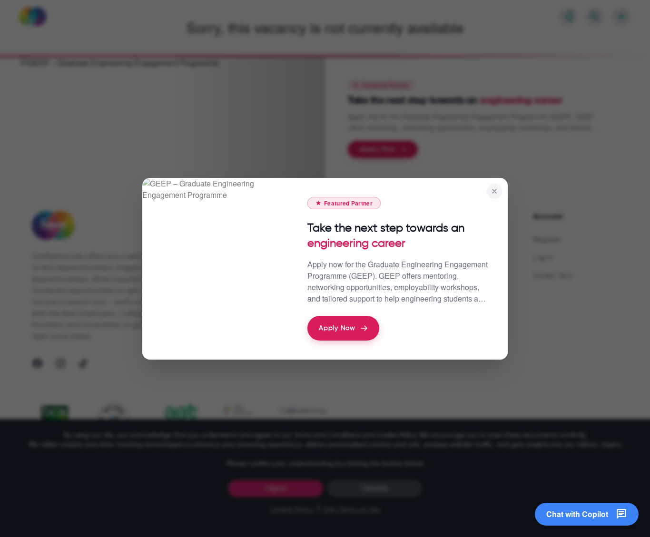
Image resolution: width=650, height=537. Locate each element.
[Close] (494, 191)
